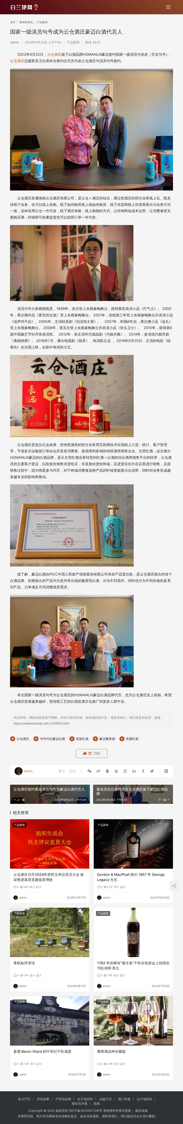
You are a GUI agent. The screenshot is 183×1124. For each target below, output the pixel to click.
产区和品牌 (63, 1099)
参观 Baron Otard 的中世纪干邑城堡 (42, 1051)
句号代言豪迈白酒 (52, 739)
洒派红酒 (82, 739)
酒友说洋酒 (79, 1103)
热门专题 (124, 1099)
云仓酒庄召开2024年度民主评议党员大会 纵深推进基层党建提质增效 (48, 877)
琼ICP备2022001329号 (85, 1110)
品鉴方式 (105, 1099)
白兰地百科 (85, 1099)
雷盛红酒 (132, 739)
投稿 (97, 1103)
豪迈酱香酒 (107, 739)
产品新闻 (73, 42)
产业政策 (103, 1001)
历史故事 (43, 1099)
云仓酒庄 (54, 54)
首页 (12, 22)
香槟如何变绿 (24, 963)
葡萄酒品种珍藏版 (111, 1051)
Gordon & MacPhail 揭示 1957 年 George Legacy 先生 (130, 877)
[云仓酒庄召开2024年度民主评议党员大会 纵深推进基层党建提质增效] (49, 844)
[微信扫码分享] (89, 771)
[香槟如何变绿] (49, 932)
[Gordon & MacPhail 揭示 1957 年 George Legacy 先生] (133, 844)
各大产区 (24, 1099)
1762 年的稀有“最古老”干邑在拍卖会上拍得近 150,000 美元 (133, 965)
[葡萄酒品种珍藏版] (133, 1021)
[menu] (168, 7)
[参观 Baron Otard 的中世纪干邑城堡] (49, 1021)
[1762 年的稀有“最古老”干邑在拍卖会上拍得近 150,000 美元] (133, 932)
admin (14, 42)
